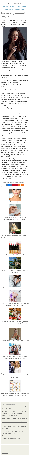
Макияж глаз (15, 3)
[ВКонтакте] (9, 185)
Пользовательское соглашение (13, 449)
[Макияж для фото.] (15, 200)
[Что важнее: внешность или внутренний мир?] (15, 339)
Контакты (4, 449)
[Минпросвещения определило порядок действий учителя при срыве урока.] (15, 354)
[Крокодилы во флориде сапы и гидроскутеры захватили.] (15, 268)
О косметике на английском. (10, 436)
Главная (5, 6)
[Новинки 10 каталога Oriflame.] (15, 253)
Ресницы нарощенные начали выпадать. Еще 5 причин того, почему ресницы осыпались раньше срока (14, 413)
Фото (23, 9)
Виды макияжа (21, 6)
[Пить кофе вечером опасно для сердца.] (15, 286)
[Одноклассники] (21, 185)
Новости (12, 6)
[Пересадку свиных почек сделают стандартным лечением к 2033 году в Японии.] (15, 301)
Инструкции (16, 9)
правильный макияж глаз (20, 182)
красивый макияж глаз (9, 182)
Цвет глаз (8, 9)
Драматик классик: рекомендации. (12, 438)
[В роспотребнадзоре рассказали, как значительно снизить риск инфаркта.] (15, 215)
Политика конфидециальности (8, 450)
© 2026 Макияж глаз (6, 446)
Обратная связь (5, 453)
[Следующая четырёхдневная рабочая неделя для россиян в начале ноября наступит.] (15, 391)
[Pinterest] (15, 185)
